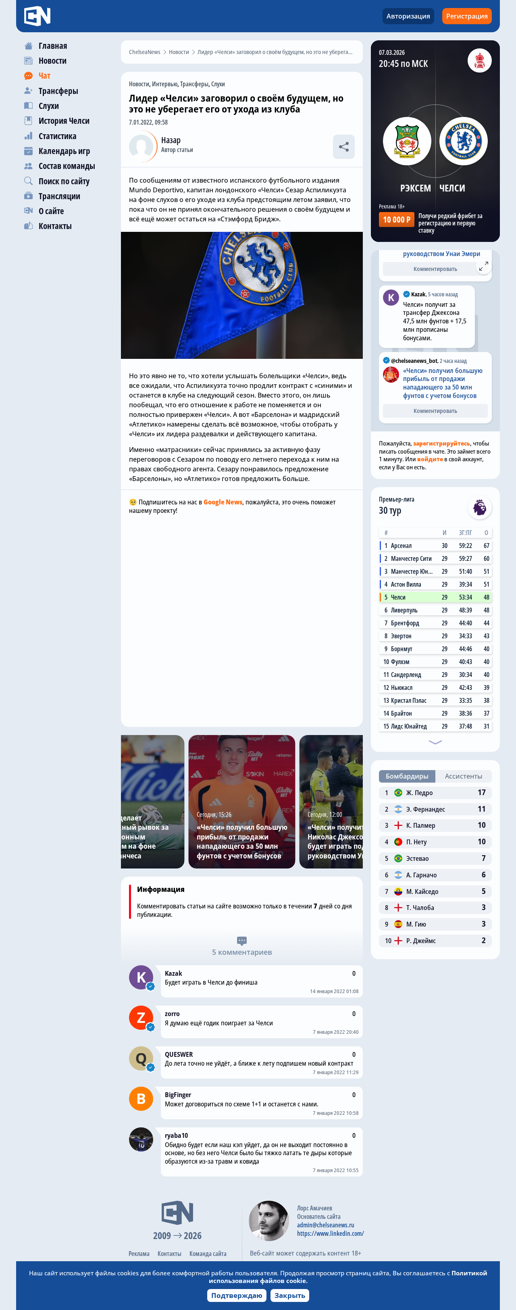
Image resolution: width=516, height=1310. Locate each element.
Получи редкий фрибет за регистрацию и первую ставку (450, 223)
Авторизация (408, 16)
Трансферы (194, 83)
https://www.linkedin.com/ (330, 1233)
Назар (171, 140)
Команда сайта (208, 1253)
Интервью (164, 83)
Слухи (218, 83)
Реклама (139, 1253)
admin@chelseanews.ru (325, 1224)
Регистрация (467, 16)
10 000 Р (396, 219)
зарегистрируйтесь (441, 443)
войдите (430, 459)
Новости (139, 83)
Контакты (169, 1253)
